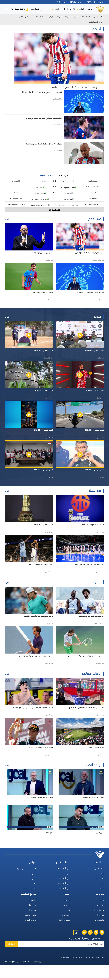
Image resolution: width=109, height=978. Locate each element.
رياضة (67, 893)
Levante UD (16, 181)
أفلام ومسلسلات (29, 888)
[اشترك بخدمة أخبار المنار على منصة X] (90, 933)
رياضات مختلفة (38, 16)
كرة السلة (86, 16)
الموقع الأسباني (80, 957)
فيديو (50, 16)
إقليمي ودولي (98, 878)
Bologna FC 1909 (93, 186)
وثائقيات (33, 883)
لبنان (90, 9)
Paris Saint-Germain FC (93, 204)
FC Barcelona (16, 192)
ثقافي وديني (99, 920)
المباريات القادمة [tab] (47, 176)
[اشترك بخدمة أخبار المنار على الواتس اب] (96, 933)
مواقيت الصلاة (20, 9)
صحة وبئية (100, 905)
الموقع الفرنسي (90, 957)
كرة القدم (98, 16)
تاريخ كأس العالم (95, 22)
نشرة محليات (65, 873)
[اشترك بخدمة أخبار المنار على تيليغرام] (102, 933)
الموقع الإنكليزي (100, 957)
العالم (81, 9)
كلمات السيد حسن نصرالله (26, 868)
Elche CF (93, 192)
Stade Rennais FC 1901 (16, 204)
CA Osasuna (93, 181)
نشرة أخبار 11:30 (63, 888)
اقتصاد (101, 888)
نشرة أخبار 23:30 (63, 878)
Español (32, 910)
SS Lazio (16, 186)
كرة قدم (67, 900)
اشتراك (11, 944)
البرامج (32, 862)
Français (32, 905)
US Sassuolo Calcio (16, 198)
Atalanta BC (92, 198)
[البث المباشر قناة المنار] (84, 933)
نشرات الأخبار (69, 9)
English (33, 900)
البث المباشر (34, 9)
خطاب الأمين (99, 868)
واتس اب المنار (30, 915)
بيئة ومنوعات (99, 910)
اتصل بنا (63, 957)
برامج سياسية (31, 878)
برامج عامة (32, 873)
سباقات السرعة (63, 16)
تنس (76, 16)
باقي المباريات (54, 210)
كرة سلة (67, 905)
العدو (102, 883)
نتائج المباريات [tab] (63, 176)
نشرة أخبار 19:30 (63, 868)
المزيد (56, 9)
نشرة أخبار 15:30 (63, 883)
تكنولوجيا (100, 915)
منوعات (100, 893)
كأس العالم (23, 16)
